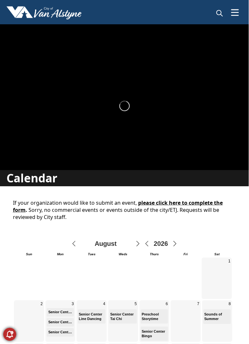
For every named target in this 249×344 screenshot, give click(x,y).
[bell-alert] (9, 334)
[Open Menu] (235, 12)
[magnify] (219, 12)
